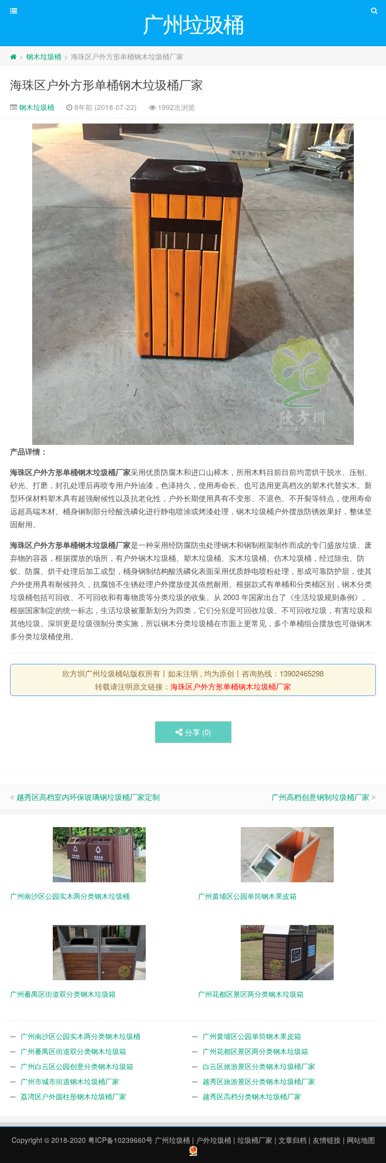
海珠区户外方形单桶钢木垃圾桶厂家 (106, 84)
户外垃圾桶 (213, 1140)
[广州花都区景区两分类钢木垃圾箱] (287, 952)
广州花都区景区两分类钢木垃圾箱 (255, 1051)
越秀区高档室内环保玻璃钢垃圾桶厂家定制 (88, 796)
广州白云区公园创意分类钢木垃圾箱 (77, 1066)
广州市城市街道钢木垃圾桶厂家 (70, 1081)
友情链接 (327, 1140)
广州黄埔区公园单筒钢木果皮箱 (252, 1036)
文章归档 (292, 1140)
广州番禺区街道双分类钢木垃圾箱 (73, 1051)
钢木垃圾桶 (43, 56)
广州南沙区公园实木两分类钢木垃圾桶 (80, 1036)
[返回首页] (13, 56)
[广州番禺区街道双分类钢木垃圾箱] (99, 952)
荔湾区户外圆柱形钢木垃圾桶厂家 (73, 1096)
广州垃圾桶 (172, 1140)
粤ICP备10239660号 (120, 1140)
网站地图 (361, 1140)
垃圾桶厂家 (254, 1140)
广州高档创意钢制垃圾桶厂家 (320, 796)
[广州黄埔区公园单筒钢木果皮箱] (287, 854)
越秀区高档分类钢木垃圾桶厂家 (252, 1096)
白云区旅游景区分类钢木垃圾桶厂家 (259, 1066)
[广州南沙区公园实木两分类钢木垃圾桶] (99, 854)
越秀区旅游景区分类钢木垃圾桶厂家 (259, 1081)
